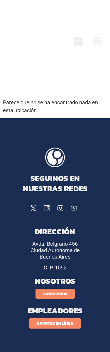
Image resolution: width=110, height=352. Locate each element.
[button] (78, 41)
